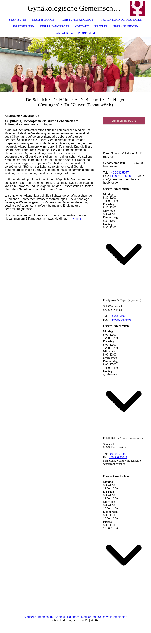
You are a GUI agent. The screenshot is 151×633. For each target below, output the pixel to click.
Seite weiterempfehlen (112, 616)
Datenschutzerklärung (81, 616)
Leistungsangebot (77, 19)
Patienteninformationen (121, 19)
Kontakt (82, 26)
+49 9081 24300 (120, 175)
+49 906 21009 (118, 457)
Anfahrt (63, 33)
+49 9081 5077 (119, 172)
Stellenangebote (54, 26)
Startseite (17, 19)
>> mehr (76, 218)
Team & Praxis (42, 19)
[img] (137, 8)
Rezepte (100, 26)
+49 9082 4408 (117, 316)
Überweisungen (125, 26)
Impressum (86, 33)
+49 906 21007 (117, 454)
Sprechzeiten (23, 26)
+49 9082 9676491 (120, 319)
